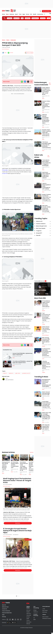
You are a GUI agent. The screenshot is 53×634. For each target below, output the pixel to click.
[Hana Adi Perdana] (3, 379)
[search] (40, 11)
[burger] (50, 13)
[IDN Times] (9, 10)
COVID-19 (4, 173)
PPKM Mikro (5, 170)
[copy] (31, 82)
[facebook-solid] (25, 82)
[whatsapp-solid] (22, 82)
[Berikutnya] (33, 460)
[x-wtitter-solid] (28, 82)
